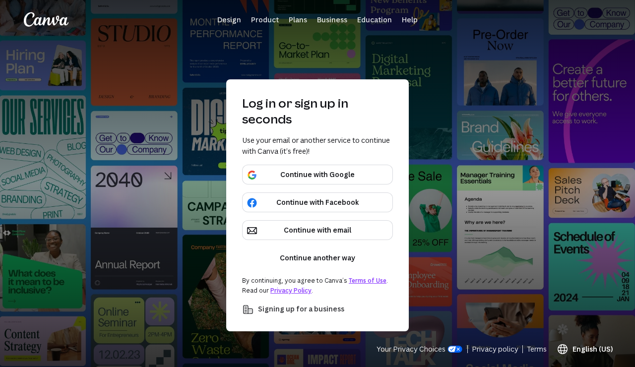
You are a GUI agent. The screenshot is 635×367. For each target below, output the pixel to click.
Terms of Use (367, 280)
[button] (229, 20)
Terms (537, 349)
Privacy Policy (291, 290)
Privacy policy (495, 349)
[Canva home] (46, 20)
